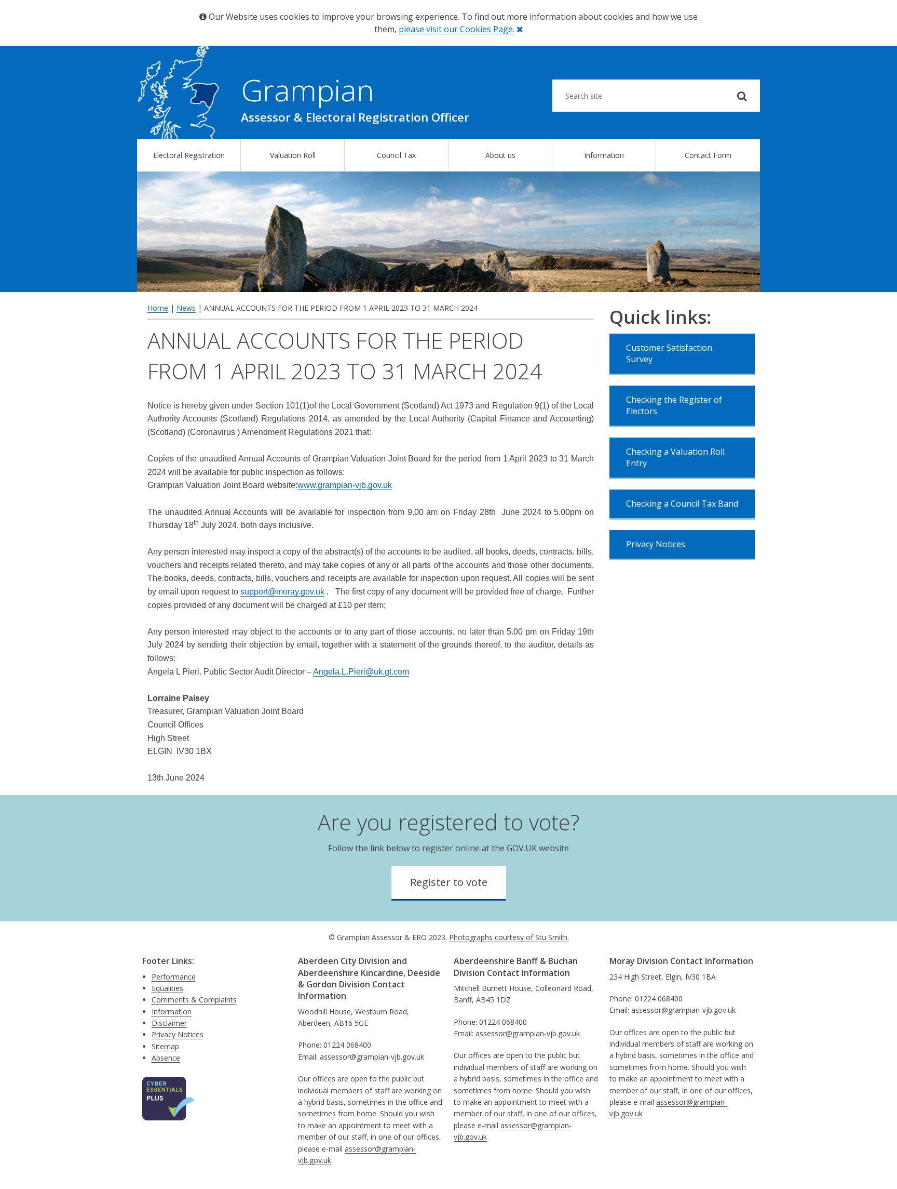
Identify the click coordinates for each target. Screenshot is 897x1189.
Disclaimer (169, 1023)
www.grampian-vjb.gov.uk (344, 485)
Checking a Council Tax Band (682, 503)
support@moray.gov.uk (282, 591)
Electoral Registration (189, 155)
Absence (166, 1058)
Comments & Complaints (194, 1000)
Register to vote (448, 882)
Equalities (167, 988)
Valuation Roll (293, 155)
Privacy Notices (655, 544)
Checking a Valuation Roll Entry (675, 457)
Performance (174, 977)
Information (604, 155)
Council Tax (396, 155)
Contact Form (708, 155)
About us (500, 155)
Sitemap (165, 1046)
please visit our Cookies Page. (456, 29)
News (186, 308)
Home (157, 308)
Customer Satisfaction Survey (669, 353)
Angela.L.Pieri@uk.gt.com (361, 671)
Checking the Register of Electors (674, 405)
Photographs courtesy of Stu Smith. (509, 937)
